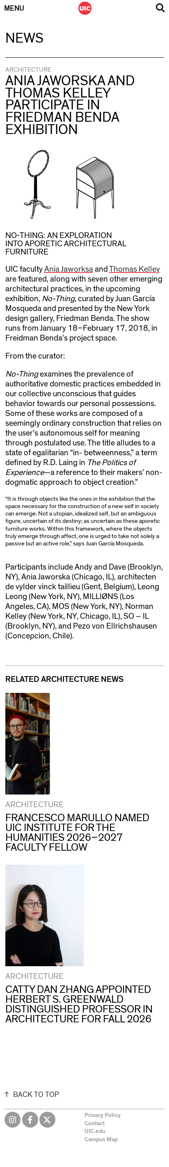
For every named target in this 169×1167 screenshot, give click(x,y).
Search (160, 8)
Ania (52, 269)
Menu (14, 8)
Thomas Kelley (134, 269)
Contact (94, 1123)
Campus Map (101, 1139)
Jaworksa (77, 269)
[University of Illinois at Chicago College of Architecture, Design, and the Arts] (84, 8)
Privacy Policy (102, 1115)
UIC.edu (94, 1131)
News (24, 38)
